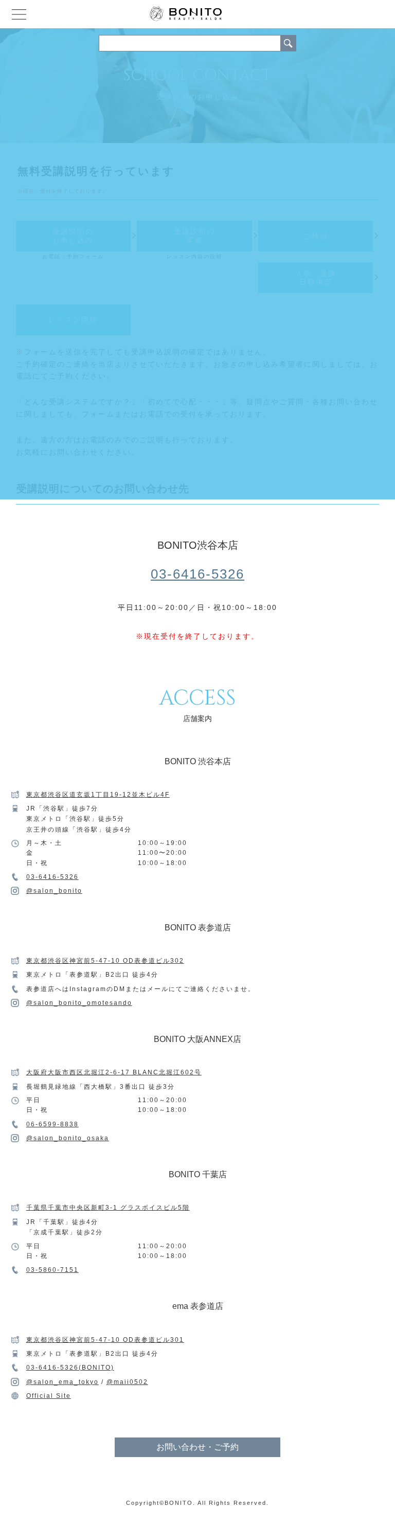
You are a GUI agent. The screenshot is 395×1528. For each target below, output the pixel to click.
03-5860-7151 (52, 1269)
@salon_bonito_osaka (67, 1138)
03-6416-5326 (197, 574)
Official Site (48, 1395)
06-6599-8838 (52, 1124)
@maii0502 (127, 1382)
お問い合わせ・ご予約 (197, 1447)
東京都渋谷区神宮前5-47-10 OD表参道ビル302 (105, 960)
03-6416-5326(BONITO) (70, 1367)
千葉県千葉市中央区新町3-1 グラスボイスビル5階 (108, 1207)
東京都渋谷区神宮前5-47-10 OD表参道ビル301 (105, 1339)
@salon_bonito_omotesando (79, 1002)
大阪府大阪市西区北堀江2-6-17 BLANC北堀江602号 (114, 1072)
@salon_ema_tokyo (62, 1382)
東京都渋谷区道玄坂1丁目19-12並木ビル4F (98, 794)
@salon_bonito (54, 890)
